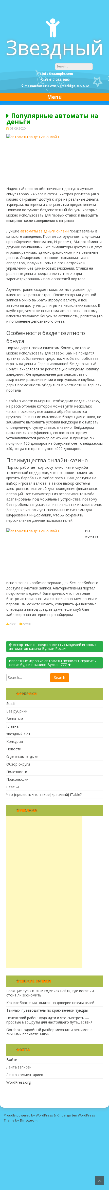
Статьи (12, 786)
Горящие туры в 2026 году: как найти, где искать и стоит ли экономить (50, 992)
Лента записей (18, 1067)
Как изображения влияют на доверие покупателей (50, 1002)
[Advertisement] (44, 892)
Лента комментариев (24, 1074)
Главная (13, 726)
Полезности (16, 771)
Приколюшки (17, 779)
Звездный (54, 47)
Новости (13, 749)
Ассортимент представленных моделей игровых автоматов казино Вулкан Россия (52, 646)
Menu (54, 96)
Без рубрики (16, 711)
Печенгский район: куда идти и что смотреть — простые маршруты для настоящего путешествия (49, 1020)
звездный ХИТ (18, 733)
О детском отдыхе (22, 756)
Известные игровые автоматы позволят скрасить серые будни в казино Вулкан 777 (52, 662)
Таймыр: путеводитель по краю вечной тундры (47, 1010)
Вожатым (14, 718)
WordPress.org (18, 1082)
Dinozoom (29, 1120)
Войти (11, 1059)
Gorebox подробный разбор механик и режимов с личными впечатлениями (49, 1031)
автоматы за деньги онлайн (44, 231)
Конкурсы (14, 741)
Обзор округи (18, 764)
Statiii (27, 624)
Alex (12, 624)
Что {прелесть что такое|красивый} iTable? (44, 794)
